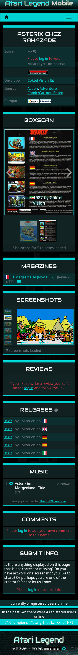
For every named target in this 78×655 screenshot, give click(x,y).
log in (43, 58)
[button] (9, 172)
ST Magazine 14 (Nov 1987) (32, 277)
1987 (8, 420)
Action (33, 88)
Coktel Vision (38, 80)
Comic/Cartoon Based (45, 92)
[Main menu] (69, 17)
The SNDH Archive (52, 501)
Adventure (48, 88)
